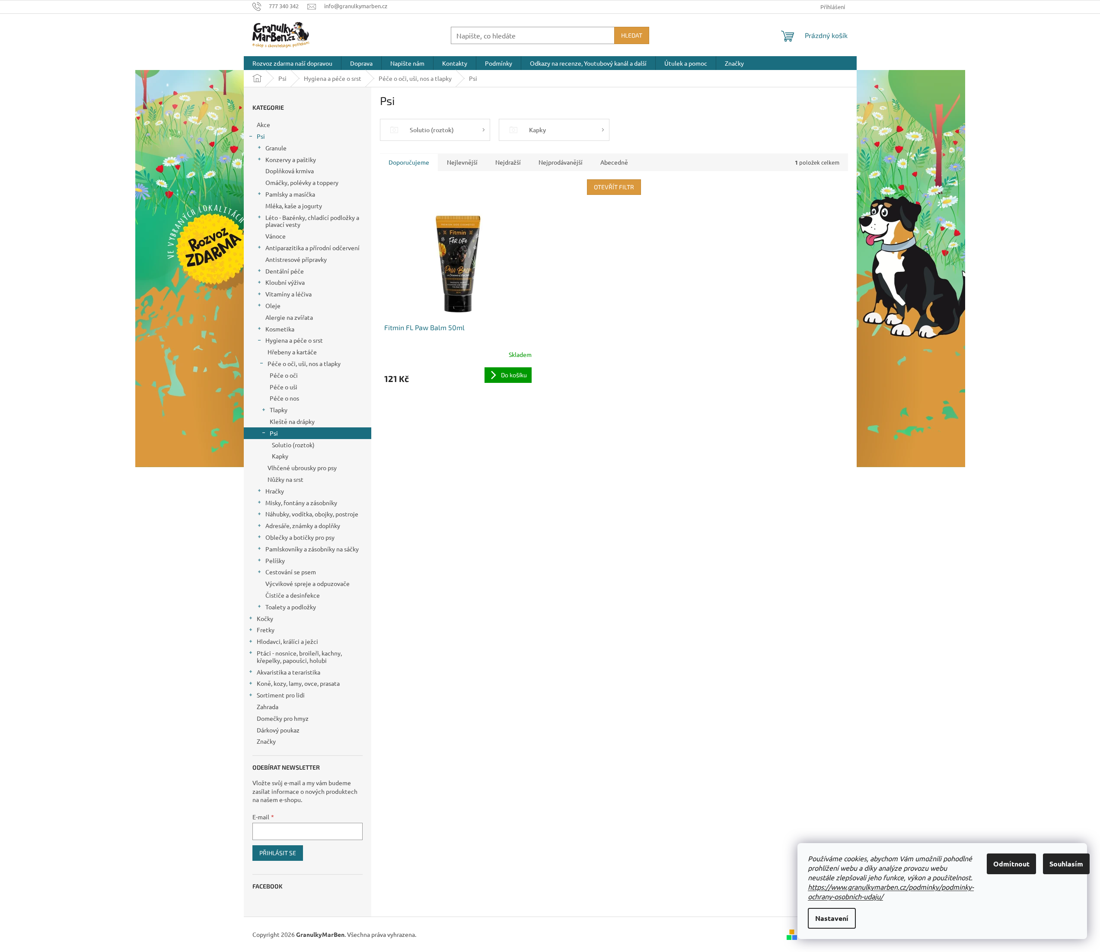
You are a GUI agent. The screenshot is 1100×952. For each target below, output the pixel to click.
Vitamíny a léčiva (288, 294)
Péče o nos (284, 398)
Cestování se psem (290, 572)
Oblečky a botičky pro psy (300, 537)
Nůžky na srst (285, 479)
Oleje (273, 305)
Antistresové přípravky (296, 259)
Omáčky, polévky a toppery (301, 182)
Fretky (265, 630)
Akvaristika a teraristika (288, 672)
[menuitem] (292, 63)
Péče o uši (283, 387)
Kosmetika (279, 329)
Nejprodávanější (561, 162)
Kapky (280, 456)
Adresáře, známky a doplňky (302, 525)
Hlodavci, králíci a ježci (287, 641)
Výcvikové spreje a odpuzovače (307, 583)
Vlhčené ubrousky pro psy (302, 467)
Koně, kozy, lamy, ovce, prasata (298, 683)
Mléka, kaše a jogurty (293, 206)
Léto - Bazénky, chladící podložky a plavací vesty (312, 221)
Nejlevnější (462, 162)
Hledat (631, 35)
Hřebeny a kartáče (292, 352)
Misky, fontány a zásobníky (301, 502)
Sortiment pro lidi (281, 695)
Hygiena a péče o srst (294, 340)
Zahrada (267, 706)
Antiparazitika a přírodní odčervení (312, 248)
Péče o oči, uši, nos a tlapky (304, 363)
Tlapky (278, 410)
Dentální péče (284, 271)
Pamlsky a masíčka (290, 194)
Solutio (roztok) (293, 445)
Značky (266, 741)
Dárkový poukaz (278, 730)
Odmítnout (1011, 863)
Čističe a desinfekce (292, 595)
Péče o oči (284, 375)
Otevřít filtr (614, 187)
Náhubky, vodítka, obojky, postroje (311, 514)
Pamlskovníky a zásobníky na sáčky (312, 549)
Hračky (274, 491)
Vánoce (275, 236)
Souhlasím (1066, 863)
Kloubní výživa (285, 282)
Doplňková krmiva (289, 171)
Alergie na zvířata (289, 317)
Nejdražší (508, 162)
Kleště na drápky (292, 421)
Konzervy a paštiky (290, 159)
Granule (276, 148)
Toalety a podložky (290, 607)
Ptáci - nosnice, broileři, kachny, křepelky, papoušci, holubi (299, 656)
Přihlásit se (277, 852)
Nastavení (831, 918)
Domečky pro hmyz (283, 718)
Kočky (265, 618)
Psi (261, 136)
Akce (263, 124)
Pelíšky (275, 560)
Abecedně (614, 162)
